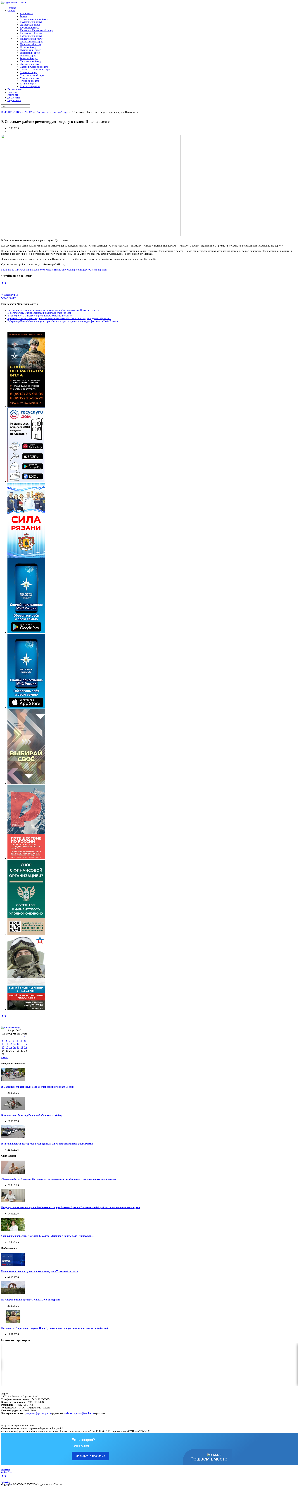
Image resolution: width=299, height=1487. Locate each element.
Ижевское (20, 269)
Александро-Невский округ (35, 19)
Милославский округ (31, 38)
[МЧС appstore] (26, 707)
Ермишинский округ (31, 22)
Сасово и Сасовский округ (34, 66)
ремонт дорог (81, 269)
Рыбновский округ (30, 52)
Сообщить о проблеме (90, 1456)
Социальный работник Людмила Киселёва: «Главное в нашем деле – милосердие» (47, 1236)
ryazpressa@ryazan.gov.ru (38, 1413)
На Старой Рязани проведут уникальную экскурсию (30, 1299)
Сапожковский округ (31, 61)
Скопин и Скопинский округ (35, 69)
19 (10, 1047)
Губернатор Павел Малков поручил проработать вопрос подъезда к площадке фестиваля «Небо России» (62, 321)
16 (25, 1044)
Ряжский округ (28, 55)
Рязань (23, 16)
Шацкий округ (28, 83)
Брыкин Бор (7, 269)
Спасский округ (28, 72)
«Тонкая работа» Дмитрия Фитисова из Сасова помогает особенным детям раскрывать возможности (58, 1179)
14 (18, 1044)
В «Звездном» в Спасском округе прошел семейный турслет (39, 315)
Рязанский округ (29, 58)
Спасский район (98, 269)
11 (7, 1044)
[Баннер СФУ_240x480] (26, 934)
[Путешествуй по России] (26, 858)
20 (14, 1047)
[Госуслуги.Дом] (26, 481)
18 (7, 1047)
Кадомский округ (29, 27)
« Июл (4, 1057)
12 (10, 1044)
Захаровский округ (30, 24)
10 (3, 1044)
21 (18, 1047)
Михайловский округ (31, 41)
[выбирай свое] (26, 783)
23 (25, 1047)
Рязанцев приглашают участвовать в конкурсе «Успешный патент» (39, 1271)
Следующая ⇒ (8, 297)
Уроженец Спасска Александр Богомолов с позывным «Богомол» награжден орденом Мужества (59, 318)
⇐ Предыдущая (9, 294)
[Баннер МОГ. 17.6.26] (26, 1009)
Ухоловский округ (29, 78)
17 (3, 1047)
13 (14, 1044)
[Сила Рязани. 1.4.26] (26, 557)
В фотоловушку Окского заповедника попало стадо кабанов (39, 312)
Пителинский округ (30, 44)
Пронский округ (29, 47)
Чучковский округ (29, 80)
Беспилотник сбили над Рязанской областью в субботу (31, 1115)
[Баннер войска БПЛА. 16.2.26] (26, 406)
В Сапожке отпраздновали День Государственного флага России (37, 1086)
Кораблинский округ (31, 36)
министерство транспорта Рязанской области (50, 269)
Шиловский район (30, 86)
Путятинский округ (30, 50)
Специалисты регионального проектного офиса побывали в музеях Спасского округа (53, 310)
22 (22, 1047)
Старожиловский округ (32, 75)
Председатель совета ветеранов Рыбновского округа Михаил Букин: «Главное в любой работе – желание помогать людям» (70, 1207)
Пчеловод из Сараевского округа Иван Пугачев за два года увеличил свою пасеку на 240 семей (54, 1328)
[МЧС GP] (26, 632)
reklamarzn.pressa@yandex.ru (79, 1413)
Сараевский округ (29, 64)
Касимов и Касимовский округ (36, 30)
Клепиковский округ (31, 33)
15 (22, 1044)
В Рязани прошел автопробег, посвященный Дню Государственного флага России (47, 1143)
